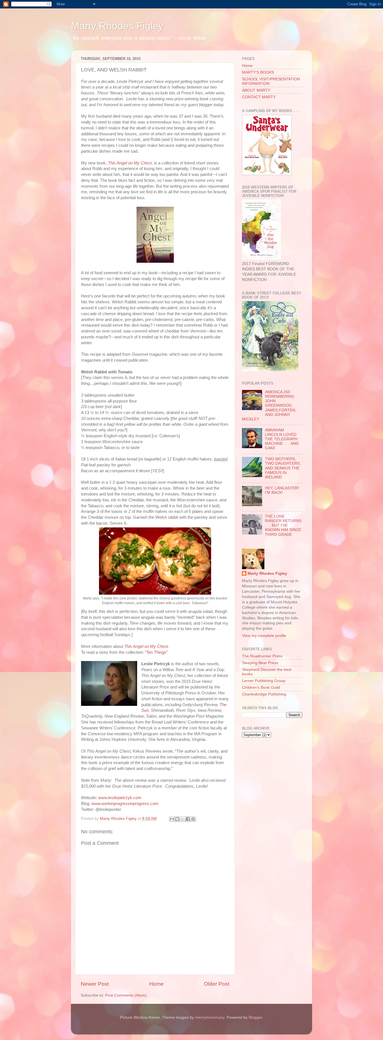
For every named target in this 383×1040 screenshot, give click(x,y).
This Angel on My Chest (130, 163)
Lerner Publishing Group (263, 681)
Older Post (216, 984)
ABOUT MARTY (256, 90)
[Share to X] (182, 819)
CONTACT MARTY (259, 97)
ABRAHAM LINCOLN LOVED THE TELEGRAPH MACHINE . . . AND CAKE (282, 439)
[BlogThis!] (177, 819)
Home (156, 984)
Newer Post (95, 984)
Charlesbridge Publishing (264, 694)
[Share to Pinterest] (193, 819)
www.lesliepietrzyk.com (119, 797)
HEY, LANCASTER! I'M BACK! (282, 490)
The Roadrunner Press (262, 656)
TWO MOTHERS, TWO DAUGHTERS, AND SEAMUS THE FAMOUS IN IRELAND (283, 468)
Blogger (255, 1017)
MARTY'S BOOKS (258, 72)
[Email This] (172, 819)
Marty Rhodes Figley (117, 26)
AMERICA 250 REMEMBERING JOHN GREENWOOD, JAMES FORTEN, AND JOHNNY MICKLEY (269, 405)
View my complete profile (264, 636)
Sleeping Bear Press (260, 663)
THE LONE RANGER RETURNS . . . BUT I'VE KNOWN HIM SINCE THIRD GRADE (283, 525)
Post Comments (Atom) (126, 995)
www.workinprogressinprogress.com (124, 803)
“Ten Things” (156, 652)
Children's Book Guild (261, 687)
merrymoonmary (209, 1017)
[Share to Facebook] (188, 819)
